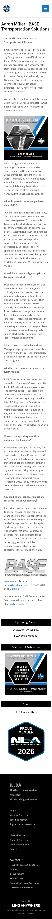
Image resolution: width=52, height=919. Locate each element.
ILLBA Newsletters (26, 712)
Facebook (18, 604)
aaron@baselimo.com (15, 585)
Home (13, 810)
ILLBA (15, 785)
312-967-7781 (17, 878)
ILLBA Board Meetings (26, 635)
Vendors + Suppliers (19, 844)
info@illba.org (17, 874)
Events (13, 849)
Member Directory (19, 815)
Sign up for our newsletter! (23, 824)
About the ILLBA (18, 835)
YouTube (28, 887)
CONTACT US (16, 860)
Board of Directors (19, 840)
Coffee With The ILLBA (26, 630)
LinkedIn (14, 588)
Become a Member (19, 819)
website (27, 600)
